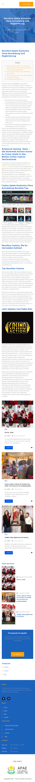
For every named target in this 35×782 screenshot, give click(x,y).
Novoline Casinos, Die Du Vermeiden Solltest (19, 75)
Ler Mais (8, 448)
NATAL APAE (9, 432)
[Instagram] (8, 698)
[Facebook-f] (3, 698)
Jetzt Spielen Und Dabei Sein (15, 79)
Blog (6, 429)
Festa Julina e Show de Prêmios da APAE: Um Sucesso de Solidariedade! (18, 485)
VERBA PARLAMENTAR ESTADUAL (17, 537)
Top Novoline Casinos (13, 77)
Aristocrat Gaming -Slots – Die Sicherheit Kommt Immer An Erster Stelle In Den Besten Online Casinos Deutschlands (19, 68)
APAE (8, 436)
